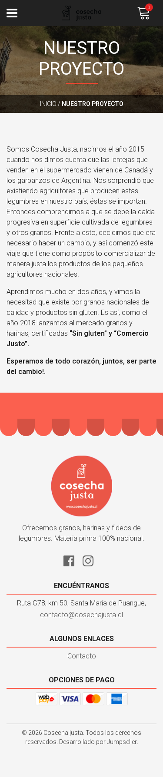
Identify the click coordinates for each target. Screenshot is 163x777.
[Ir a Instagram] (91, 560)
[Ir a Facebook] (72, 560)
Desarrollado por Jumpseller (98, 741)
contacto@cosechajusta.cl (81, 615)
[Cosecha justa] (82, 13)
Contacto (81, 656)
